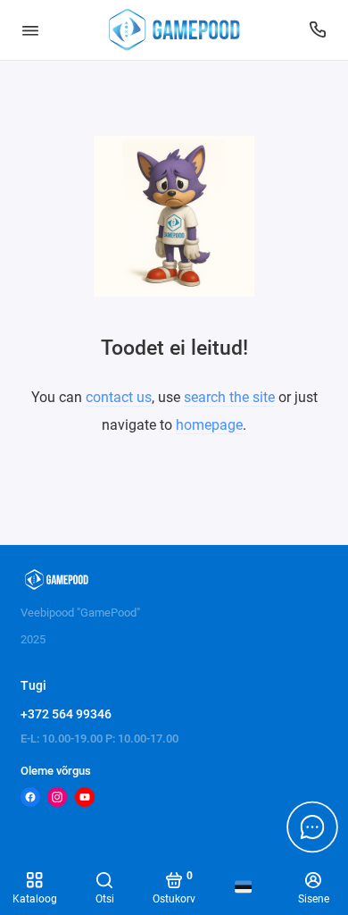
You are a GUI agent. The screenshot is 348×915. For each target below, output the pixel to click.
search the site (229, 397)
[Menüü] (30, 30)
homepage (209, 424)
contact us (119, 397)
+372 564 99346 (66, 714)
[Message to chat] (312, 826)
